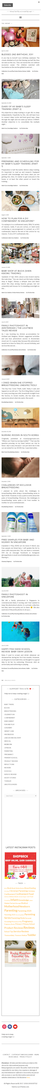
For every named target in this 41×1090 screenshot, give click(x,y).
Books (7, 708)
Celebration (4, 71)
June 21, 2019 (5, 322)
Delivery (6, 896)
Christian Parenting (19, 891)
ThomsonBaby (9, 935)
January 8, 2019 (5, 379)
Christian (6, 891)
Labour (31, 900)
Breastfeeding (5, 402)
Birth (5, 888)
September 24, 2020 (6, 103)
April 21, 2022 (5, 50)
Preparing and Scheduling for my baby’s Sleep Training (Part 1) (20, 164)
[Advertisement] (20, 822)
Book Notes (16, 888)
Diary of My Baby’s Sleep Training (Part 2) (16, 107)
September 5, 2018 (6, 536)
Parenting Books (20, 914)
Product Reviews (13, 927)
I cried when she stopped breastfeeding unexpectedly (19, 384)
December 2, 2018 (6, 481)
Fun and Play (11, 71)
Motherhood (11, 906)
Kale (13, 1087)
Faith (28, 896)
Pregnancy (9, 561)
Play (20, 921)
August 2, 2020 (5, 215)
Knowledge (10, 128)
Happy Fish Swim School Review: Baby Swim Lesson (17, 650)
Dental (20, 896)
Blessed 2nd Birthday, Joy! (17, 54)
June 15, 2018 (5, 645)
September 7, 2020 (6, 157)
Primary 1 (19, 924)
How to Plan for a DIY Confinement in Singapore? (18, 219)
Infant (14, 899)
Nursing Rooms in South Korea (20, 435)
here (28, 1077)
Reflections (22, 613)
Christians (31, 891)
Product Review (18, 71)
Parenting (16, 613)
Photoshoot (15, 921)
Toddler (28, 71)
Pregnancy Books (9, 924)
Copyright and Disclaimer (22, 1054)
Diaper (24, 896)
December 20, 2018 (6, 431)
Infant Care (4, 128)
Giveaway (4, 561)
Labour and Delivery (12, 738)
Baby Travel (4, 452)
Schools (7, 771)
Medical (7, 741)
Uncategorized (10, 784)
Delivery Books (14, 896)
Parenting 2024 (24, 911)
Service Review (22, 349)
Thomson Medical (21, 935)
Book (9, 888)
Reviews (24, 71)
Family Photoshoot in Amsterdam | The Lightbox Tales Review (17, 328)
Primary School (10, 758)
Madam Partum (9, 903)
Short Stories (10, 778)
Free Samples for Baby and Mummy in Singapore (18, 541)
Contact (6, 1054)
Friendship (7, 900)
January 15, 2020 (6, 267)
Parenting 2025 (9, 915)
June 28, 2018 (5, 590)
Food (31, 896)
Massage (18, 903)
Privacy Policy (26, 1057)
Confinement (5, 238)
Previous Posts (10, 680)
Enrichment (4, 668)
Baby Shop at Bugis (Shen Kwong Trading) (16, 272)
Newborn (15, 128)
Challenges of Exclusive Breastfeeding (16, 486)
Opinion (7, 748)
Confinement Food (24, 894)
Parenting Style (18, 918)
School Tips (8, 932)
